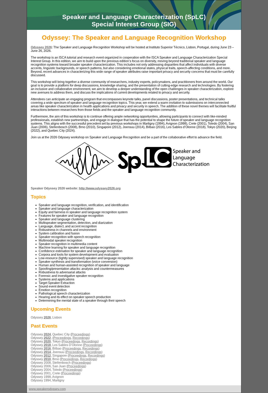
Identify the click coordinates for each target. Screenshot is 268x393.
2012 (47, 355)
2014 (47, 352)
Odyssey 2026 (41, 47)
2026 (47, 317)
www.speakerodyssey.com (47, 389)
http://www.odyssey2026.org (100, 188)
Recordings (81, 338)
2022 (47, 338)
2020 (47, 341)
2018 (47, 345)
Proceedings (80, 334)
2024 (47, 334)
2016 (47, 348)
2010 (47, 359)
